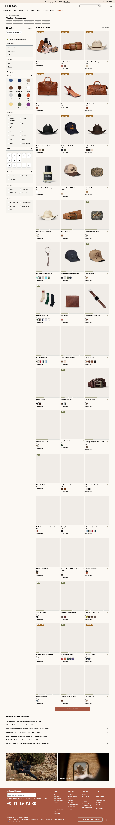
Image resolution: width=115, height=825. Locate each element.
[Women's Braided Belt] (97, 552)
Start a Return (100, 796)
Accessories (60, 800)
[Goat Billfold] (72, 298)
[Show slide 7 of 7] (37, 45)
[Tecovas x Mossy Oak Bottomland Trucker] (72, 552)
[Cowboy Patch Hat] (72, 510)
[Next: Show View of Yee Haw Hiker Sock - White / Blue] (107, 510)
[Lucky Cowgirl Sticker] (72, 424)
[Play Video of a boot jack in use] (63, 99)
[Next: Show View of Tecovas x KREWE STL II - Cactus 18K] (107, 596)
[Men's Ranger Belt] (72, 468)
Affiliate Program (87, 807)
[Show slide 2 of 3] (83, 299)
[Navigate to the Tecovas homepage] (10, 6)
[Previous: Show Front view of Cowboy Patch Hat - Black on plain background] (62, 510)
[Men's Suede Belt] (72, 214)
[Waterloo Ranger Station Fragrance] (48, 171)
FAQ (97, 794)
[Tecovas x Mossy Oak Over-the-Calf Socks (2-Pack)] (97, 424)
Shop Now (67, 2)
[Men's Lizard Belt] (48, 382)
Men (55, 794)
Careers (70, 800)
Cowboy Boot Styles (73, 804)
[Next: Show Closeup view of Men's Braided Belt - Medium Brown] (107, 383)
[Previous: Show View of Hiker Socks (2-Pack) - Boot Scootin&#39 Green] (37, 341)
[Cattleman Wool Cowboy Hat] (48, 129)
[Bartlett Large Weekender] (97, 87)
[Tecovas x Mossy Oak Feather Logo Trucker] (72, 171)
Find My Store (85, 796)
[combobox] (88, 6)
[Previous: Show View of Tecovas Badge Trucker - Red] (62, 638)
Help (97, 791)
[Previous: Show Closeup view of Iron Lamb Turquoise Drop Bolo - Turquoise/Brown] (37, 257)
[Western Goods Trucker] (48, 424)
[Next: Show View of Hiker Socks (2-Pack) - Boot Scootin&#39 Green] (58, 341)
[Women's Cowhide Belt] (97, 468)
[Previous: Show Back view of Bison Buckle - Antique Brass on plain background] (86, 171)
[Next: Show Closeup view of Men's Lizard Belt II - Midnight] (58, 383)
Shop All (8, 15)
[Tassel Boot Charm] (48, 595)
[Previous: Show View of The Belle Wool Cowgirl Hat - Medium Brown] (62, 341)
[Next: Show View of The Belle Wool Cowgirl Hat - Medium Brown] (83, 341)
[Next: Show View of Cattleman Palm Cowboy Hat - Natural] (58, 215)
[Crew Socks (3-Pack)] (72, 382)
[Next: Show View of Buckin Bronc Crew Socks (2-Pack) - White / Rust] (58, 510)
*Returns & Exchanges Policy (101, 799)
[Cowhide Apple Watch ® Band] (97, 298)
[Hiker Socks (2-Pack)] (48, 340)
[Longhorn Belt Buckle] (48, 552)
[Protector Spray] (48, 468)
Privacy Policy (16, 819)
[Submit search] (99, 6)
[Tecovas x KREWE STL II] (97, 595)
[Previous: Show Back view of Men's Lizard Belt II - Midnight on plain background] (37, 383)
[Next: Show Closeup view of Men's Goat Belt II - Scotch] (83, 45)
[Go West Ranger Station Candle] (48, 637)
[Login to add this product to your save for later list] (59, 62)
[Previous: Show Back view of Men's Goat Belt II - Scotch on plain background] (62, 45)
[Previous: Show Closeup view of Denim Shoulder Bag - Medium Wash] (37, 680)
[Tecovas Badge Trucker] (72, 637)
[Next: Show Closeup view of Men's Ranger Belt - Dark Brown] (83, 468)
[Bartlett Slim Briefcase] (48, 87)
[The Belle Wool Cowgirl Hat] (72, 340)
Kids (55, 811)
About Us (71, 791)
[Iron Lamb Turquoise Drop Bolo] (48, 256)
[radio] (19, 47)
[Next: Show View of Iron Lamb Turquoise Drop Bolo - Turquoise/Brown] (58, 257)
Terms (9, 819)
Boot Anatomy (71, 807)
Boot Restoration (100, 808)
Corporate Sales (86, 805)
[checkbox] (16, 39)
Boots (58, 796)
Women (56, 803)
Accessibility (35, 819)
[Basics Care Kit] (48, 45)
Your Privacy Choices (14, 821)
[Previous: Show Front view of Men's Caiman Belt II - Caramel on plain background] (86, 341)
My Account (85, 794)
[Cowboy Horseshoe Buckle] (97, 214)
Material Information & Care (101, 805)
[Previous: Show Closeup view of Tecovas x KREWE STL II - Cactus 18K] (86, 596)
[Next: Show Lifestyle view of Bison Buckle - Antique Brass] (107, 171)
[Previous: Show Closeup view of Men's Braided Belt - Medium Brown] (86, 383)
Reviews (70, 802)
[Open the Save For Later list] (103, 5)
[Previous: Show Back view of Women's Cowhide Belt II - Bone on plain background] (86, 468)
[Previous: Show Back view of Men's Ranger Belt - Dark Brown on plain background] (62, 468)
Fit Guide (98, 802)
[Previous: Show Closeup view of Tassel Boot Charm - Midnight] (37, 596)
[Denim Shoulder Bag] (48, 679)
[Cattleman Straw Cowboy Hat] (97, 45)
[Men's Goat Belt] (72, 45)
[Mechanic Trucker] (97, 637)
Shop (55, 791)
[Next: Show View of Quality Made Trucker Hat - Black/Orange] (83, 129)
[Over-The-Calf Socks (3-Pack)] (48, 298)
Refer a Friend (86, 803)
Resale (70, 809)
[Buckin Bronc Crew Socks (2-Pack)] (48, 510)
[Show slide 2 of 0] (83, 424)
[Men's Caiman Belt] (97, 340)
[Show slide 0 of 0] (62, 424)
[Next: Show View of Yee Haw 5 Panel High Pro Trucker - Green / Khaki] (107, 680)
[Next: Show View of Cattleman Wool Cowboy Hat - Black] (58, 129)
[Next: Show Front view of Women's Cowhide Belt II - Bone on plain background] (107, 468)
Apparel (59, 798)
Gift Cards (57, 813)
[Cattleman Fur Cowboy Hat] (97, 129)
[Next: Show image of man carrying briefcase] (58, 87)
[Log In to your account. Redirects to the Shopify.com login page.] (107, 5)
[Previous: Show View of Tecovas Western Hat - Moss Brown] (86, 257)
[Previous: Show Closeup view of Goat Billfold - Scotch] (62, 299)
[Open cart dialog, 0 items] (111, 6)
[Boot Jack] (72, 87)
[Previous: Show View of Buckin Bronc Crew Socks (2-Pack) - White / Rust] (37, 510)
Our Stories (71, 794)
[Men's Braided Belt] (97, 382)
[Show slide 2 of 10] (58, 680)
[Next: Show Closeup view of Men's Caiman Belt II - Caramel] (107, 341)
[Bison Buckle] (97, 171)
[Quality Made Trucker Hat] (72, 129)
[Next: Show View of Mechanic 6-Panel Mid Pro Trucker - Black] (107, 638)
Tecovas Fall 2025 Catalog (73, 797)
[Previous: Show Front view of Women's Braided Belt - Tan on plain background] (86, 552)
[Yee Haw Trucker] (97, 679)
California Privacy (26, 819)
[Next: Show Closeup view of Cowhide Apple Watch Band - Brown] (107, 299)
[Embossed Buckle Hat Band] (72, 679)
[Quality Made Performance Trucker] (72, 256)
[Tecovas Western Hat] (97, 256)
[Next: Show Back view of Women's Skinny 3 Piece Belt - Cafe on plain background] (83, 596)
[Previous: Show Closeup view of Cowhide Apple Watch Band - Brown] (86, 299)
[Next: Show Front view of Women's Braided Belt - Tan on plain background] (107, 552)
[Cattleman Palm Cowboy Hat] (48, 214)
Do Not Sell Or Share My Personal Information (52, 819)
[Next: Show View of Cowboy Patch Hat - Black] (83, 510)
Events (84, 799)
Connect (85, 791)
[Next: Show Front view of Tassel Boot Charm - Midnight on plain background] (58, 596)
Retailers (84, 801)
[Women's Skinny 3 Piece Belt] (72, 595)
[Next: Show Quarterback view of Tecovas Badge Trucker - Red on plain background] (83, 638)
